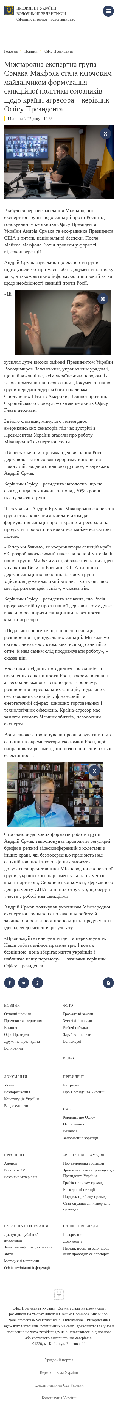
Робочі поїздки (75, 1027)
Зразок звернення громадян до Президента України (88, 1172)
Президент (73, 1077)
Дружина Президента (22, 1041)
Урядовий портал (59, 1359)
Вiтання (10, 1027)
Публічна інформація (26, 1226)
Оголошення (73, 1124)
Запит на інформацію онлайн (28, 1247)
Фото (68, 1005)
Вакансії (70, 1130)
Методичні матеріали (21, 1260)
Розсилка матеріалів (20, 1176)
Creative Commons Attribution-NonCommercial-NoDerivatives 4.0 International (58, 1316)
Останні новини (17, 1013)
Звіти (8, 1253)
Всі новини (13, 1048)
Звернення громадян (84, 1155)
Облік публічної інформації (27, 1267)
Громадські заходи (78, 1013)
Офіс (67, 1109)
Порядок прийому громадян (86, 1196)
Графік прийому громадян (84, 1182)
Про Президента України (84, 1091)
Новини (31, 51)
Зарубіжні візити (77, 1034)
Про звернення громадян (83, 1163)
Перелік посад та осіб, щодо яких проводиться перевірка (86, 1250)
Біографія (71, 1085)
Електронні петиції (79, 1189)
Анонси (10, 1163)
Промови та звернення (23, 1020)
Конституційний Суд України (59, 1385)
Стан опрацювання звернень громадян (86, 1206)
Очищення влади (80, 1226)
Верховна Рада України (59, 1372)
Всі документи (16, 1105)
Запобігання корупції (80, 1137)
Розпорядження (17, 1091)
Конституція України (21, 1098)
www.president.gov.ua (47, 1331)
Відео (68, 1058)
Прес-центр (15, 1155)
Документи (15, 1077)
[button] (23, 982)
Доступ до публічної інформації (21, 1237)
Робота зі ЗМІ (15, 1170)
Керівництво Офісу (79, 1117)
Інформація (72, 1234)
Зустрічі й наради (77, 1020)
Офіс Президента (58, 51)
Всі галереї (72, 1041)
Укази (9, 1085)
